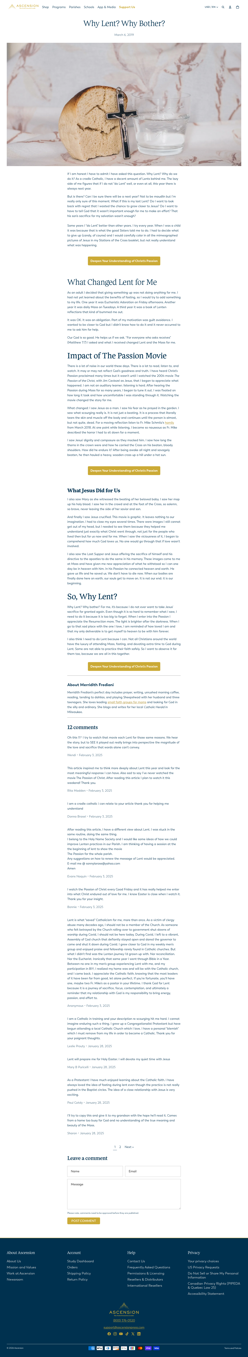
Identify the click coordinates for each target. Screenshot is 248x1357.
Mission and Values (21, 1267)
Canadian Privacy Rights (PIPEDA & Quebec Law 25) (214, 1285)
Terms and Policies (232, 1348)
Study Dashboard (80, 1261)
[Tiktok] (127, 1334)
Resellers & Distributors (145, 1279)
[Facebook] (109, 1334)
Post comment (83, 1221)
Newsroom (15, 1279)
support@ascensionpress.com (124, 1327)
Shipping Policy (79, 1273)
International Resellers (144, 1285)
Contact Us (136, 1261)
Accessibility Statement (206, 1293)
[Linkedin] (139, 1334)
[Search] (223, 7)
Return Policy (77, 1279)
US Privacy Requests (203, 1267)
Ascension (18, 1348)
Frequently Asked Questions (148, 1267)
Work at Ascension (21, 1273)
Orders (72, 1267)
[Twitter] (133, 1334)
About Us (14, 1261)
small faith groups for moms (127, 702)
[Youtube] (121, 1334)
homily (169, 422)
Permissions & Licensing (145, 1273)
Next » (129, 1147)
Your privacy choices (203, 1261)
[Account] (230, 7)
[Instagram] (115, 1334)
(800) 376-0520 (124, 1320)
